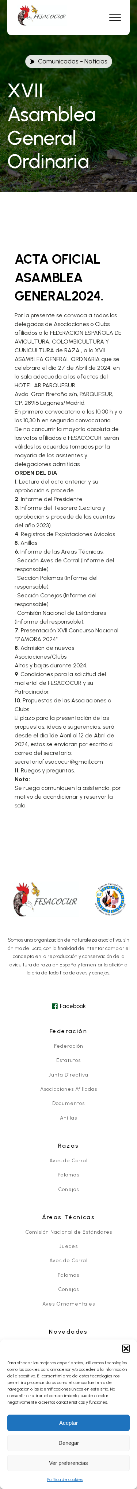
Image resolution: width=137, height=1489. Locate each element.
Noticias (95, 61)
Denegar (68, 1443)
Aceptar (68, 1423)
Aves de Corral (68, 1160)
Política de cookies (65, 1479)
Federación (68, 1046)
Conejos (68, 1189)
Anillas (68, 1118)
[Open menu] (115, 17)
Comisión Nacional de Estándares (68, 1232)
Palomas (68, 1175)
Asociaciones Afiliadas (68, 1089)
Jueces (68, 1246)
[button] (126, 1348)
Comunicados (58, 61)
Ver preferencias (68, 1463)
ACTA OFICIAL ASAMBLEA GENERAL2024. (59, 277)
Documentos (68, 1103)
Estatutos (68, 1060)
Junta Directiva (68, 1075)
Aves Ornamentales (68, 1304)
